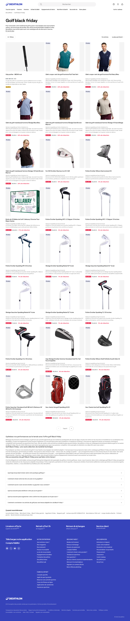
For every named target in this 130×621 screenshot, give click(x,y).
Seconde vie (73, 9)
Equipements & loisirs (48, 9)
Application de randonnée (45, 584)
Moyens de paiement (73, 547)
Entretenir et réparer (103, 542)
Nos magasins (41, 544)
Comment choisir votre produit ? (77, 552)
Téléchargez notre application (19, 539)
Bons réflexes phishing (74, 567)
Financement (101, 552)
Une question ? (71, 557)
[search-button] (41, 4)
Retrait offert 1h (43, 527)
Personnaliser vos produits (105, 549)
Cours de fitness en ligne (45, 582)
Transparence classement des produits (16, 610)
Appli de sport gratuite (44, 577)
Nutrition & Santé (62, 9)
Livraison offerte (13, 527)
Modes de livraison (73, 542)
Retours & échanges (75, 527)
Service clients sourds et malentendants (80, 559)
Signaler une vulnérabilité (42, 612)
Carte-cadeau (117, 9)
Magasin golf (61, 513)
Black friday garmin (38, 513)
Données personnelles (79, 610)
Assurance (100, 554)
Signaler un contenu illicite (75, 564)
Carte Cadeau (101, 557)
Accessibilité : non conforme (13, 612)
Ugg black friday (50, 513)
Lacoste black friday (12, 513)
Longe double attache (108, 513)
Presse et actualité (43, 549)
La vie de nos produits (44, 552)
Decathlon (9, 12)
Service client (102, 527)
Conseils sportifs (42, 575)
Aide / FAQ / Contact (28, 612)
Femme (19, 9)
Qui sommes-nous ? (43, 542)
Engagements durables (44, 554)
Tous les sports (10, 9)
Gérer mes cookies (92, 610)
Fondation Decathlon (43, 557)
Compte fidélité (12, 543)
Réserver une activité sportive (46, 579)
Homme (26, 9)
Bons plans (82, 9)
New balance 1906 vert (93, 513)
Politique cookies (103, 610)
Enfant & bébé (35, 9)
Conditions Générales (54, 610)
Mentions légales (66, 610)
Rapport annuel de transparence (37, 610)
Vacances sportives (43, 587)
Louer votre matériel (103, 544)
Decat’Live (100, 562)
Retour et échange (73, 544)
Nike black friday (25, 513)
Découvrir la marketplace (75, 562)
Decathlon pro (101, 559)
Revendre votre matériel (104, 547)
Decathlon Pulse (42, 559)
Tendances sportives (73, 554)
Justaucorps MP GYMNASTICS (75, 513)
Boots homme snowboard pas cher (22, 515)
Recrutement (41, 547)
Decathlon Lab (41, 562)
